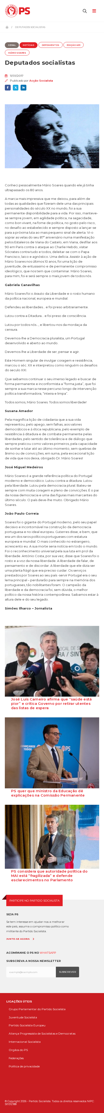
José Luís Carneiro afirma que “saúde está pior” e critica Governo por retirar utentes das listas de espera (51, 703)
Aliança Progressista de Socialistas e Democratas (42, 1033)
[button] (85, 11)
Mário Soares (17, 53)
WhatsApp (48, 952)
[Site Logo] (19, 11)
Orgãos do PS (18, 1050)
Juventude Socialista (23, 1017)
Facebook (8, 88)
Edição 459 (73, 45)
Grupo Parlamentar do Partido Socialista (37, 1009)
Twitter (16, 88)
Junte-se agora (18, 939)
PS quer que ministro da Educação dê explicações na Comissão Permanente (48, 793)
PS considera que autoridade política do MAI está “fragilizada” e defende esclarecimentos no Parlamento (49, 875)
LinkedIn (23, 88)
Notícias (28, 45)
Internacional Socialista (25, 1041)
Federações (16, 1058)
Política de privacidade (24, 1066)
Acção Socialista (41, 80)
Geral (12, 45)
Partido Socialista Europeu (27, 1025)
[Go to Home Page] (7, 27)
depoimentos (50, 45)
